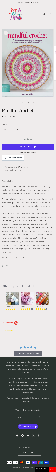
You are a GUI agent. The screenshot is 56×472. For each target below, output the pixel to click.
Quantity (5, 124)
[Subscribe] (39, 417)
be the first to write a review (28, 354)
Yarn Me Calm (24, 467)
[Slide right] (34, 102)
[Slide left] (22, 102)
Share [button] (7, 266)
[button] (5, 14)
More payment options (28, 153)
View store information (14, 174)
